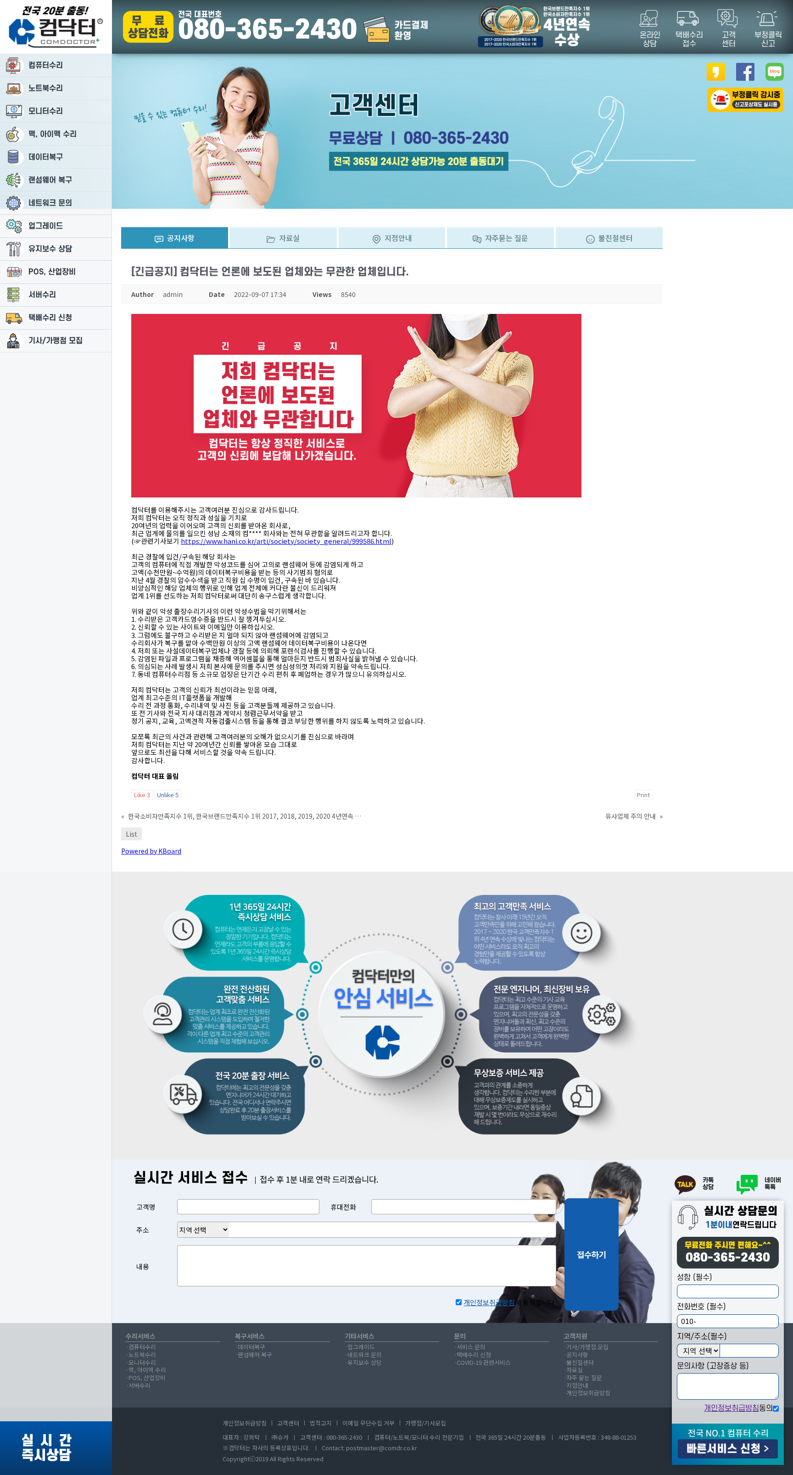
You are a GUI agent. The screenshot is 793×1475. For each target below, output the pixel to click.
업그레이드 (361, 1347)
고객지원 (575, 1336)
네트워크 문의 (364, 1355)
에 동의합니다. (510, 1302)
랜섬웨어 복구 (255, 1355)
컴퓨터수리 (142, 1347)
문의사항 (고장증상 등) (713, 1366)
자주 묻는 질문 (584, 1377)
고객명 (146, 1207)
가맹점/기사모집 (425, 1423)
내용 (142, 1266)
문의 (460, 1336)
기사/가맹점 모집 (587, 1347)
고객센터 (288, 1423)
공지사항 (577, 1355)
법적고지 (321, 1423)
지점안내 (577, 1385)
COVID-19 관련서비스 (484, 1362)
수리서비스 (141, 1336)
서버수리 (139, 1385)
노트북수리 (142, 1355)
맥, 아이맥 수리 (147, 1370)
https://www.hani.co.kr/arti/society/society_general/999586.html (286, 541)
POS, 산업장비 (147, 1377)
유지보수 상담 (364, 1362)
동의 (738, 1408)
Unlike (168, 794)
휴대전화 (343, 1207)
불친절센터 (580, 1362)
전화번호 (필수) (701, 1307)
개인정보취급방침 (731, 1408)
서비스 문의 (471, 1347)
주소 (142, 1230)
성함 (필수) (694, 1278)
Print (643, 794)
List (131, 833)
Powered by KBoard (151, 850)
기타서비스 (359, 1336)
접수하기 (591, 1254)
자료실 (574, 1370)
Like (142, 794)
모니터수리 (142, 1362)
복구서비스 (250, 1336)
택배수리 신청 (474, 1355)
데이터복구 (251, 1347)
